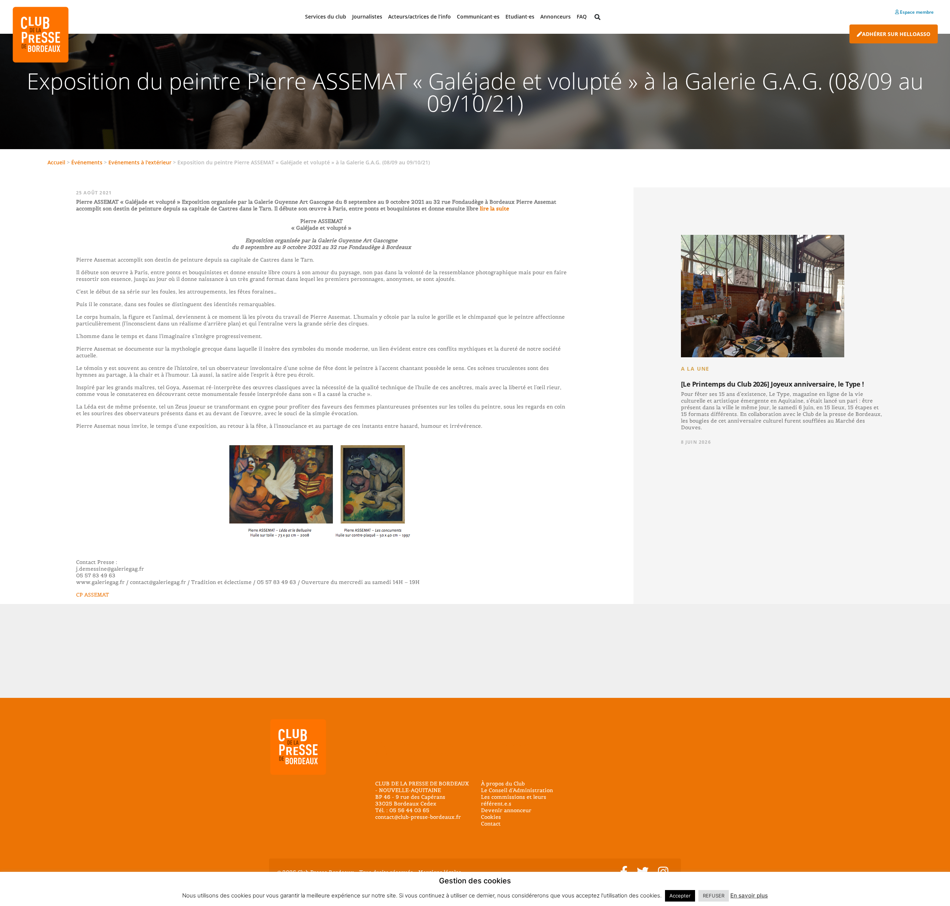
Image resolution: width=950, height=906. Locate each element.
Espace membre (916, 12)
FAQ (582, 16)
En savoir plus (749, 895)
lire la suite (493, 208)
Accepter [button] (680, 896)
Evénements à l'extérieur (139, 162)
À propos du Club (503, 783)
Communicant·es (478, 16)
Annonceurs (555, 16)
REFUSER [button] (713, 896)
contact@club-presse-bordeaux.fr (418, 817)
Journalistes (367, 16)
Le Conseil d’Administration (517, 790)
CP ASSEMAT (92, 594)
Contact (491, 823)
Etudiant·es (519, 16)
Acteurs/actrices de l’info (419, 16)
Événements (86, 162)
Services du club (325, 16)
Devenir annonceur (506, 810)
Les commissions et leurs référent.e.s (513, 800)
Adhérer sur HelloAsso (896, 33)
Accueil (56, 162)
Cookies (491, 817)
